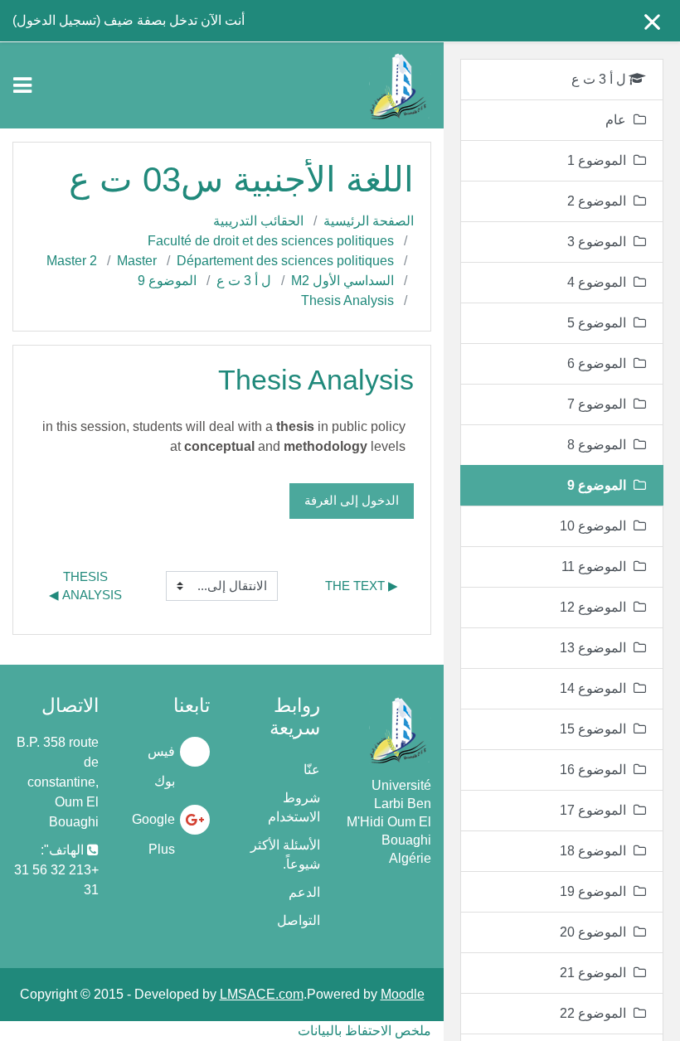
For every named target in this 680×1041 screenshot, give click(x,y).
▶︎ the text (361, 586)
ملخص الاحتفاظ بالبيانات (364, 1031)
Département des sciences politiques (285, 261)
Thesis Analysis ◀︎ (85, 586)
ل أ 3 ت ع (243, 281)
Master (137, 261)
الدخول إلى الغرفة (351, 500)
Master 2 (71, 261)
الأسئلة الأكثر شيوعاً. (285, 854)
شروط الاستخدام (294, 807)
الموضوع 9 (167, 281)
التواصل (298, 920)
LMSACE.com (262, 994)
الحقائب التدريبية (258, 221)
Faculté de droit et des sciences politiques (271, 241)
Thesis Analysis (347, 300)
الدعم (304, 892)
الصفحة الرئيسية (368, 221)
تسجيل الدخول (56, 20)
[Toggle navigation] (22, 85)
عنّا (312, 770)
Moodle (403, 994)
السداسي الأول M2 (342, 281)
